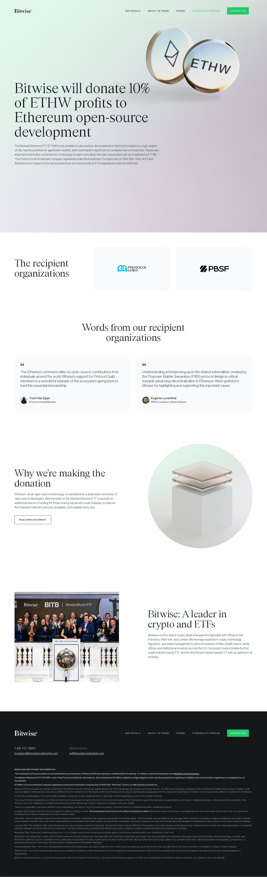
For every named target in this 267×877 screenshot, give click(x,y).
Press (180, 11)
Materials (133, 11)
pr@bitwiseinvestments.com (87, 753)
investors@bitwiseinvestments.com (36, 753)
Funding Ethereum (206, 11)
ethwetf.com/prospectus (186, 773)
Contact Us (238, 11)
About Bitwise (158, 11)
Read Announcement (33, 519)
